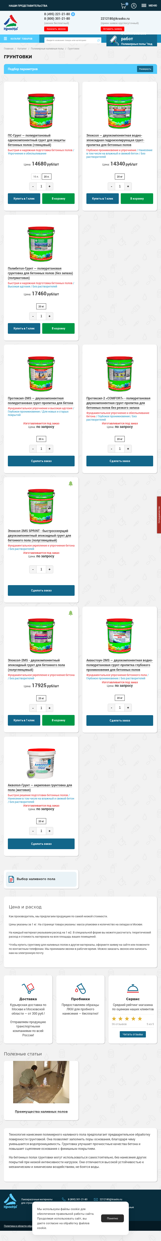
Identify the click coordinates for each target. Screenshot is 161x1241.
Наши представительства (28, 5)
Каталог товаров (21, 38)
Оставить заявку (112, 28)
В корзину (58, 198)
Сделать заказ (41, 461)
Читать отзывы (133, 1034)
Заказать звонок (56, 28)
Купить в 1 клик (24, 198)
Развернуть (145, 68)
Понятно (112, 1218)
